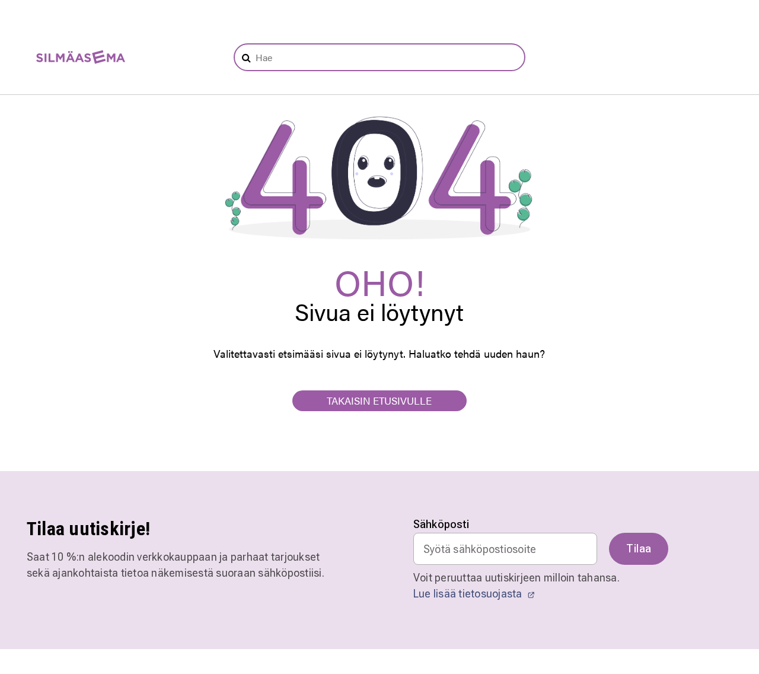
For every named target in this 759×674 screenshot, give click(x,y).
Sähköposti (441, 524)
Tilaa (638, 548)
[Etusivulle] (74, 58)
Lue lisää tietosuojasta (469, 593)
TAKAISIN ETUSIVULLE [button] (379, 400)
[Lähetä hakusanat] (246, 57)
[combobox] (379, 57)
